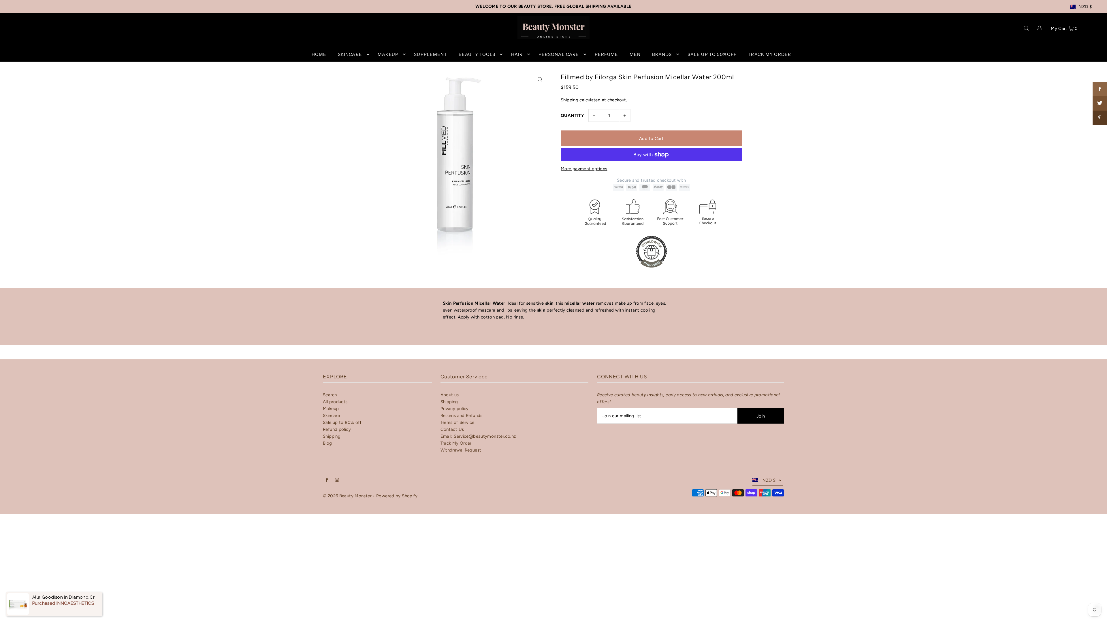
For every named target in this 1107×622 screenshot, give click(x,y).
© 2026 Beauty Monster (348, 495)
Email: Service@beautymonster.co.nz (478, 436)
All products (335, 401)
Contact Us (452, 429)
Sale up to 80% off (342, 422)
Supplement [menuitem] (430, 54)
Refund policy (337, 429)
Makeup (331, 408)
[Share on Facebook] (1100, 89)
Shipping (569, 100)
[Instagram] (337, 480)
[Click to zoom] (539, 79)
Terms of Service (457, 422)
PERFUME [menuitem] (606, 54)
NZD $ (1085, 6)
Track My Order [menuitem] (769, 54)
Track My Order (456, 443)
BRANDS (662, 54)
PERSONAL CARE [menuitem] (559, 54)
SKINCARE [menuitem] (350, 54)
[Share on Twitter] (1100, 103)
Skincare (331, 415)
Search (330, 394)
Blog (327, 443)
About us (449, 394)
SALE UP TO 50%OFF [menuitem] (712, 54)
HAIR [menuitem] (517, 54)
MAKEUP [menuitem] (388, 54)
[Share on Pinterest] (1100, 118)
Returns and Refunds (461, 415)
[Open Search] (1026, 27)
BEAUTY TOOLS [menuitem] (477, 54)
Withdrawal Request (460, 450)
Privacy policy (454, 408)
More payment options (584, 168)
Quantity (572, 115)
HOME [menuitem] (319, 54)
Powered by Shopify (397, 495)
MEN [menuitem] (635, 54)
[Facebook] (327, 480)
